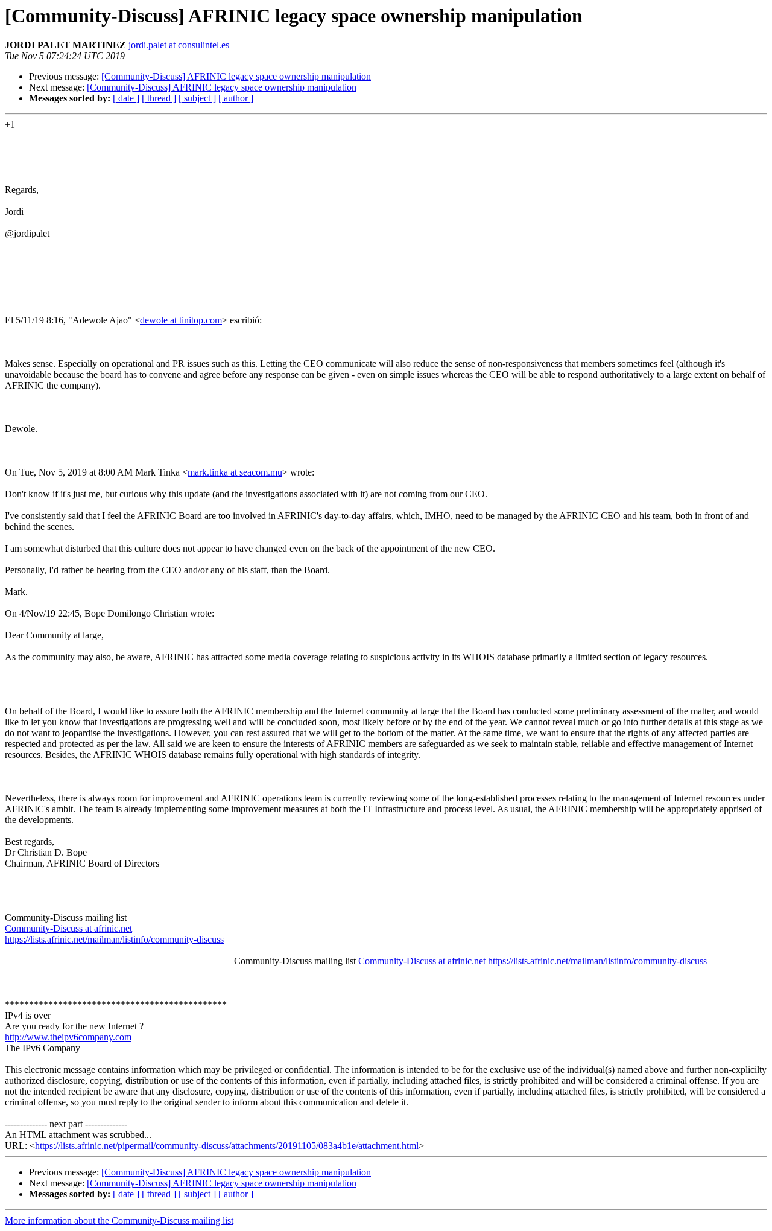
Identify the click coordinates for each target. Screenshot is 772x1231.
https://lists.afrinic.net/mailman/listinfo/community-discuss (114, 939)
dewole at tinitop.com (181, 320)
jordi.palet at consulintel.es (178, 45)
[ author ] (235, 98)
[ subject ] (197, 98)
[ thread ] (159, 98)
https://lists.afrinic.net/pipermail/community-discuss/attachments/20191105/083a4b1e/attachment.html (227, 1145)
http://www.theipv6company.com (68, 1037)
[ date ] (126, 98)
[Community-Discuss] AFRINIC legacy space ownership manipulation (236, 76)
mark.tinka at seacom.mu (235, 472)
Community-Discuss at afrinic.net (68, 928)
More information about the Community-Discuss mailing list (119, 1220)
